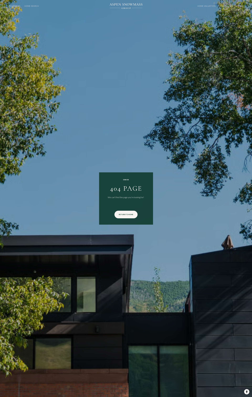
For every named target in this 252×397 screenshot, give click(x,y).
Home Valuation (207, 6)
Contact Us (226, 6)
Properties (14, 6)
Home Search (32, 6)
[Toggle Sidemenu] (241, 6)
